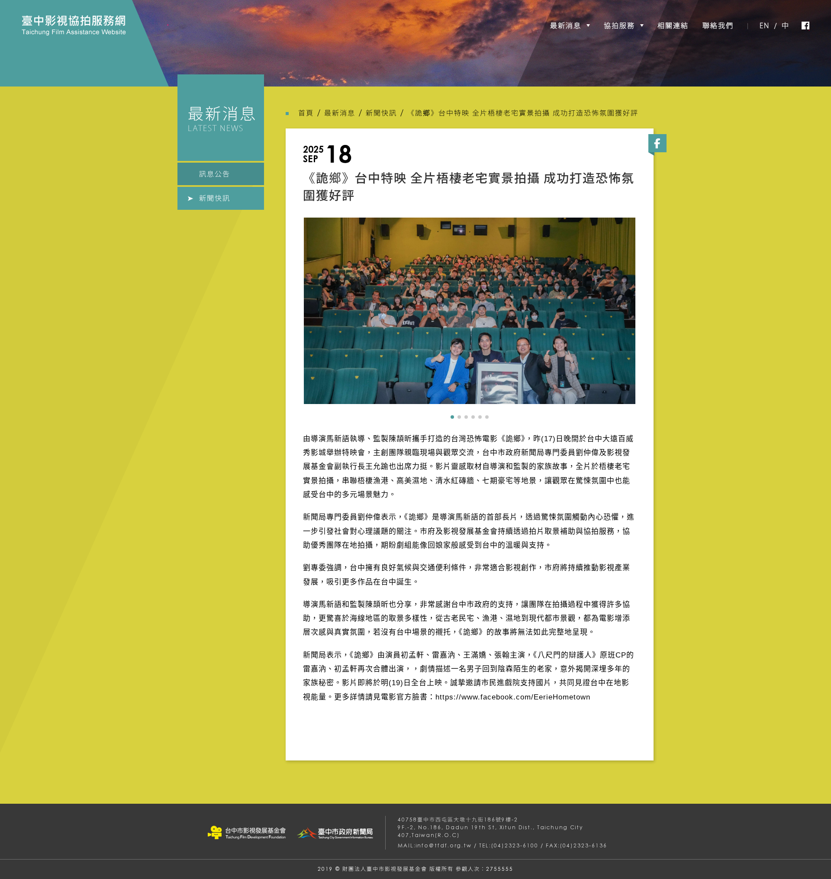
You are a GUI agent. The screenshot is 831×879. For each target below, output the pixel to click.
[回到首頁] (74, 25)
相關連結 (673, 25)
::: (13, 20)
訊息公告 (214, 174)
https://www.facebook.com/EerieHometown (512, 697)
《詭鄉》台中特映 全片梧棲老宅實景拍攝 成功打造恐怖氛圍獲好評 (522, 113)
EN (765, 25)
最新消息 (565, 25)
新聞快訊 (214, 198)
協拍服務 (619, 25)
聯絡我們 (718, 25)
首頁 (306, 113)
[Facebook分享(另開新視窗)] (657, 143)
